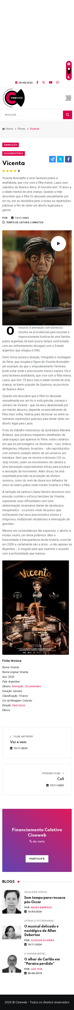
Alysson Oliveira (42, 940)
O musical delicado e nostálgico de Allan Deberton (41, 931)
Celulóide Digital (35, 892)
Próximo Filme (51, 773)
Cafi (60, 779)
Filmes (21, 128)
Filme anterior (23, 736)
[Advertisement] (37, 39)
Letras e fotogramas (39, 920)
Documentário (33, 686)
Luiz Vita (37, 969)
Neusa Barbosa (41, 907)
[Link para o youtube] (50, 82)
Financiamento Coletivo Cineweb (37, 835)
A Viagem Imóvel (35, 953)
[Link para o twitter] (43, 82)
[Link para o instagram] (57, 82)
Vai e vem (18, 742)
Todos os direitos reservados (49, 1002)
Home (9, 128)
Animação (17, 686)
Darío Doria (18, 705)
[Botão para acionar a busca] (67, 114)
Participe (37, 858)
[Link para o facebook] (37, 82)
